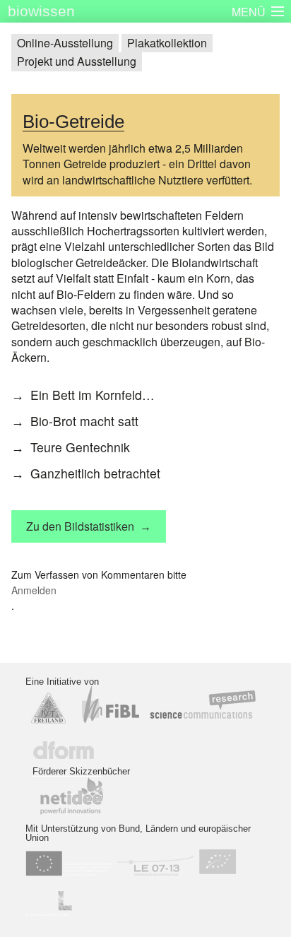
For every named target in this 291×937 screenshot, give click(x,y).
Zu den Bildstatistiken (80, 526)
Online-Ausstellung (65, 43)
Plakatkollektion (167, 43)
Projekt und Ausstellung (76, 61)
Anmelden (34, 590)
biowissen (41, 11)
